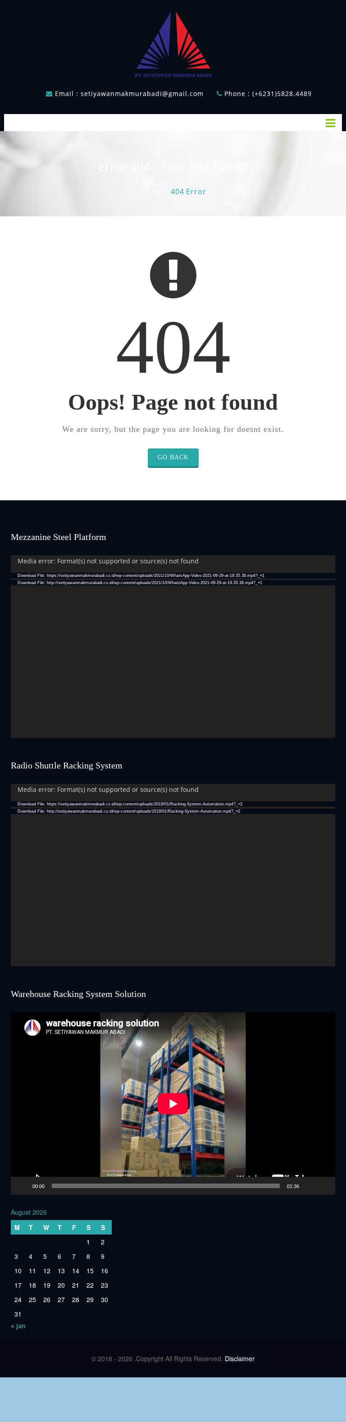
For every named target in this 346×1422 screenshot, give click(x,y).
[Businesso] (173, 42)
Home (151, 192)
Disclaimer (240, 1358)
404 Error (188, 192)
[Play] (22, 1185)
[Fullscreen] (323, 1185)
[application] (173, 646)
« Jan (18, 1325)
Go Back (173, 457)
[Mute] (309, 1185)
